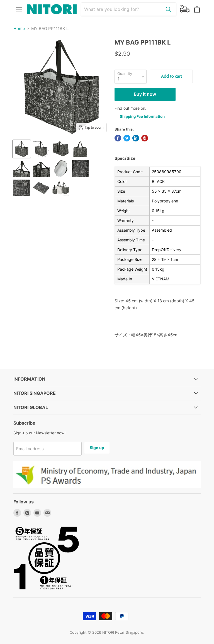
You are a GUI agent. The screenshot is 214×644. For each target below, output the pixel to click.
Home (19, 28)
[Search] (168, 9)
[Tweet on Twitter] (126, 138)
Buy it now (145, 94)
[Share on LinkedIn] (135, 138)
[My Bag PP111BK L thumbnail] (22, 149)
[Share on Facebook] (118, 138)
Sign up (97, 447)
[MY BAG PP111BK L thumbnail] (80, 149)
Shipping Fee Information (142, 116)
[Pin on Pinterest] (144, 138)
